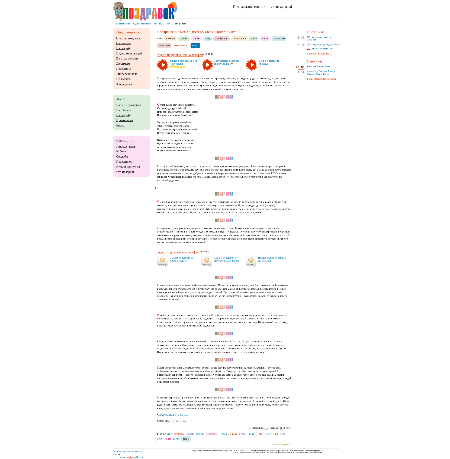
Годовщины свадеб (129, 53)
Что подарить (125, 172)
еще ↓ (195, 45)
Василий (323, 71)
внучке (265, 38)
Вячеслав (311, 66)
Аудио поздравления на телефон (180, 55)
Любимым (123, 63)
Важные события (127, 58)
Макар (331, 71)
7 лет (275, 433)
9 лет (159, 438)
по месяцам (212, 433)
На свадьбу (123, 48)
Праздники (123, 68)
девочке (184, 38)
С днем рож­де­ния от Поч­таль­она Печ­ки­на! (226, 259)
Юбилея (121, 151)
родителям (279, 38)
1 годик (224, 433)
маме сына (164, 45)
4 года (250, 433)
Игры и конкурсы (128, 166)
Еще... (120, 125)
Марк (319, 74)
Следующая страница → (174, 414)
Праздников (124, 161)
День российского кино (322, 49)
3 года (242, 433)
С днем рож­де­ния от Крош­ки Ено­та (181, 259)
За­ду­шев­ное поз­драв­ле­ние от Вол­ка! (228, 62)
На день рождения (128, 105)
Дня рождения (126, 146)
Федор (326, 74)
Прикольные (124, 120)
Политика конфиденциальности (128, 451)
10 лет (167, 438)
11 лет (176, 438)
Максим (311, 74)
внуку (253, 38)
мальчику (170, 38)
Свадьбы (122, 156)
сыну (207, 38)
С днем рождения (128, 38)
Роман (320, 66)
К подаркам (124, 84)
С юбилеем (123, 43)
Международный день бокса (325, 44)
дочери (196, 38)
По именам (123, 79)
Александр (312, 71)
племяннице (221, 38)
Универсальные (126, 74)
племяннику (239, 38)
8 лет (282, 433)
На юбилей (123, 110)
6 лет (268, 433)
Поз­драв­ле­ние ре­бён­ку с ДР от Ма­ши (272, 259)
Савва (327, 66)
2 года (233, 433)
